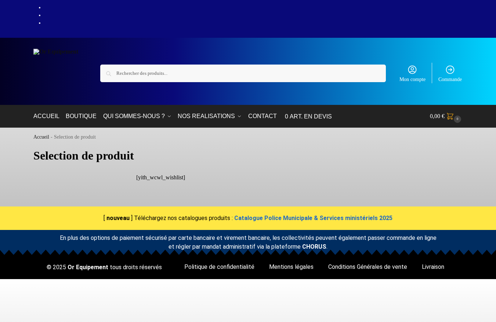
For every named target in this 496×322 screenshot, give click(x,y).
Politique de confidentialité (219, 266)
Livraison (433, 266)
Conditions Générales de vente (367, 266)
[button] (446, 116)
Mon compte (412, 79)
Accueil (41, 137)
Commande (450, 79)
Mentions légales (291, 266)
